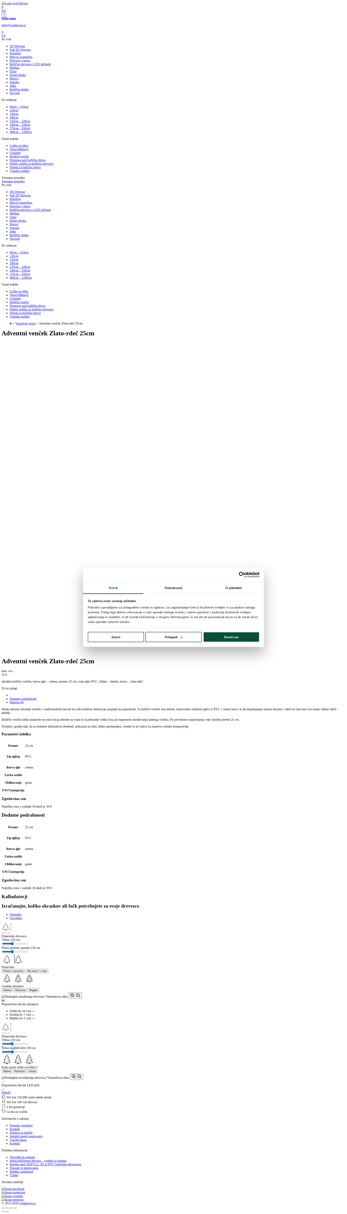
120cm (14, 110)
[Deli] (7, 1208)
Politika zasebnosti (21, 1171)
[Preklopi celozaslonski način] (11, 1208)
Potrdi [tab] (113, 587)
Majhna (14, 67)
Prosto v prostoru (13, 971)
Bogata (33, 990)
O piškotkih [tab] (234, 587)
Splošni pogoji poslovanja (26, 1136)
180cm (14, 117)
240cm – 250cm (20, 124)
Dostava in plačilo (21, 1132)
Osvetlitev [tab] (16, 918)
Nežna (7, 1071)
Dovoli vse (231, 637)
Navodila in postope (22, 1157)
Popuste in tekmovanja (24, 1168)
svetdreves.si (27, 1203)
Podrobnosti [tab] (173, 587)
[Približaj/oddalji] (15, 1208)
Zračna (7, 990)
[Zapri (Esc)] (3, 1208)
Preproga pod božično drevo (28, 160)
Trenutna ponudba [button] (13, 181)
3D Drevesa (17, 46)
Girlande (15, 153)
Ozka (13, 71)
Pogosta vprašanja (21, 1125)
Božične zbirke (19, 89)
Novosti (15, 93)
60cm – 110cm (19, 106)
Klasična (15, 53)
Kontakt (15, 1129)
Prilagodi (171, 637)
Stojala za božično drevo (25, 167)
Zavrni (115, 637)
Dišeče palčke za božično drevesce (32, 163)
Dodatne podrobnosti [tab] (23, 698)
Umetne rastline (20, 171)
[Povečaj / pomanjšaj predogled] (75, 995)
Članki (14, 1175)
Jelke (13, 86)
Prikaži (6, 1092)
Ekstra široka (18, 75)
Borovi (14, 78)
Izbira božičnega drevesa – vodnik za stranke (38, 1160)
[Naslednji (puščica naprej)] (7, 1211)
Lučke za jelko (19, 145)
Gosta (32, 1071)
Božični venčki (19, 156)
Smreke (14, 82)
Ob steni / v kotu (37, 971)
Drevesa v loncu (20, 60)
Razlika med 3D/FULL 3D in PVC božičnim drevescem (45, 1164)
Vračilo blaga (18, 1140)
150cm (14, 114)
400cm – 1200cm (21, 132)
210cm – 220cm (20, 121)
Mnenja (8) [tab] (17, 702)
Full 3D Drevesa (20, 49)
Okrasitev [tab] (16, 914)
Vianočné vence (25, 323)
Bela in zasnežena (21, 57)
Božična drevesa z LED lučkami (30, 64)
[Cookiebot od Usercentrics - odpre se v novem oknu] (241, 575)
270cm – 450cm (20, 128)
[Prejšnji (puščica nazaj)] (3, 1211)
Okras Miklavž (19, 149)
